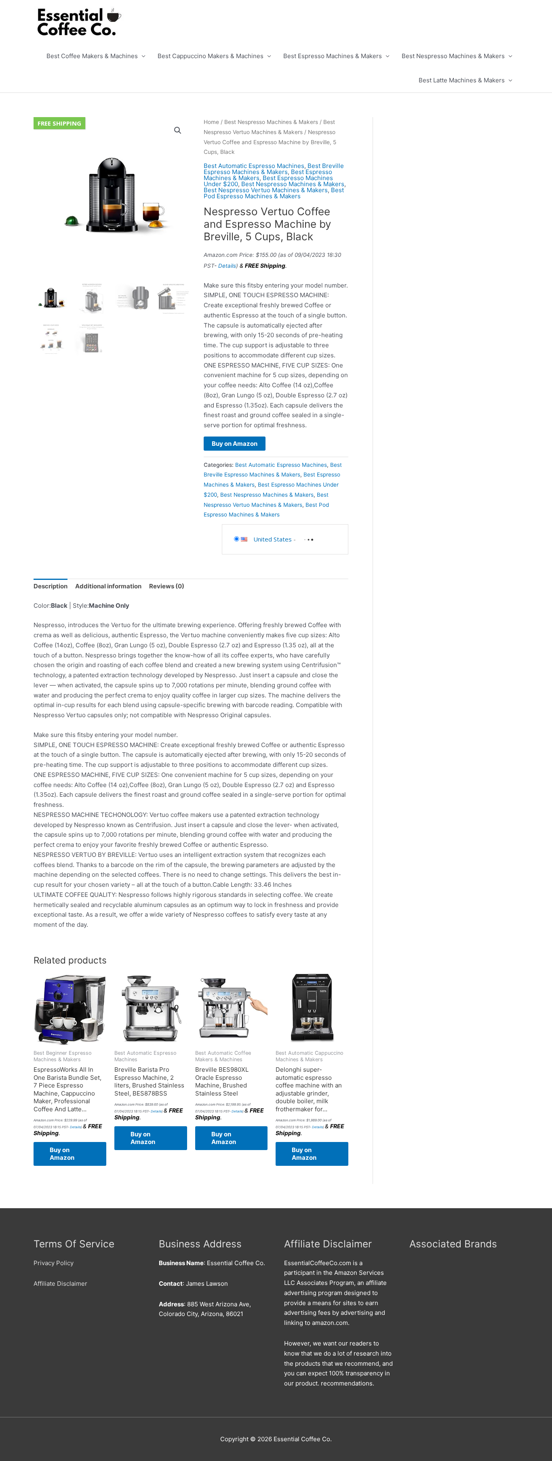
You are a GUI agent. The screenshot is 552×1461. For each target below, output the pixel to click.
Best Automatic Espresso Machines (254, 166)
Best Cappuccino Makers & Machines (210, 56)
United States (272, 539)
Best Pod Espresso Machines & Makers (274, 193)
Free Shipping (59, 123)
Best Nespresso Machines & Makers (453, 56)
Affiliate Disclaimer (60, 1283)
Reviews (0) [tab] (166, 586)
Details (227, 265)
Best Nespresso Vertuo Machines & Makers (266, 190)
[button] (178, 130)
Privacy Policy (54, 1263)
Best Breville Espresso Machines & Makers (274, 169)
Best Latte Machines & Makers (462, 80)
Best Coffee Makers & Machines (92, 56)
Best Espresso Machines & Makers (332, 56)
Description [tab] (50, 586)
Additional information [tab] (108, 586)
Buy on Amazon (234, 443)
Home (211, 122)
